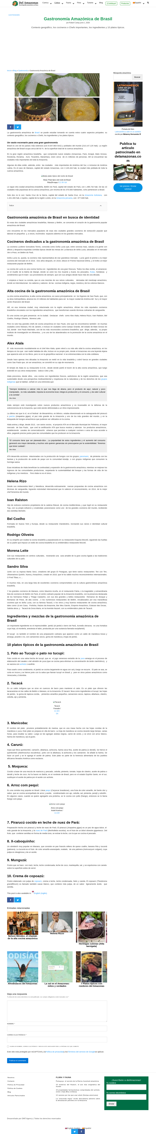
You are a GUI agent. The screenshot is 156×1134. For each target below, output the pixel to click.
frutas (92, 272)
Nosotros (11, 1077)
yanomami (84, 456)
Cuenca (45, 3)
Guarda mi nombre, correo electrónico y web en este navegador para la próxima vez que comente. (44, 1046)
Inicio (9, 70)
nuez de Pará (41, 830)
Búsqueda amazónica (122, 73)
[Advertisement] (78, 53)
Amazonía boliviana (93, 195)
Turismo (90, 3)
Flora (79, 3)
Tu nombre (111, 1083)
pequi (48, 790)
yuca (83, 658)
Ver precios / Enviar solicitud (128, 187)
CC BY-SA (63, 182)
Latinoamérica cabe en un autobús (128, 132)
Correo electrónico (17, 1035)
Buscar (137, 77)
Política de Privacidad (16, 1085)
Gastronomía (14, 15)
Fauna (68, 3)
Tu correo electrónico (116, 1093)
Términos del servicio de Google (81, 1052)
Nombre (11, 1024)
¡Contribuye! (111, 3)
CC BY (57, 813)
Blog (101, 3)
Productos (125, 3)
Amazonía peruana (64, 198)
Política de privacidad (55, 1052)
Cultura (57, 3)
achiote (23, 664)
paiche (12, 416)
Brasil (37, 133)
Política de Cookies (15, 1088)
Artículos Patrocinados (16, 1095)
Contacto (11, 1081)
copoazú (38, 881)
